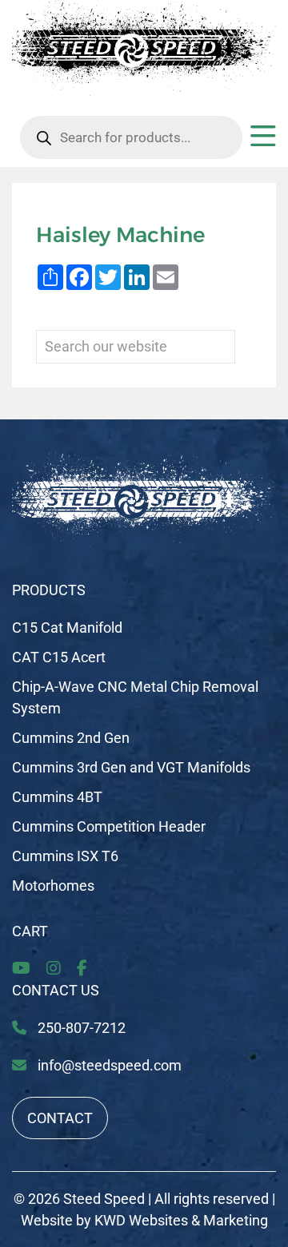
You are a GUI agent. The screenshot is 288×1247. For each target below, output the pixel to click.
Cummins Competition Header (109, 826)
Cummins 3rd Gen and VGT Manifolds (131, 767)
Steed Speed (104, 1198)
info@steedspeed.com (110, 1065)
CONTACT (60, 1118)
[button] (263, 141)
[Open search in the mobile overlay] (131, 137)
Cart (30, 931)
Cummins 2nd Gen (71, 737)
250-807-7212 (80, 1027)
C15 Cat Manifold (67, 627)
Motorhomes (53, 885)
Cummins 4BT (57, 796)
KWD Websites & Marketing (181, 1220)
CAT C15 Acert (59, 657)
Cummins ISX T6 (65, 856)
